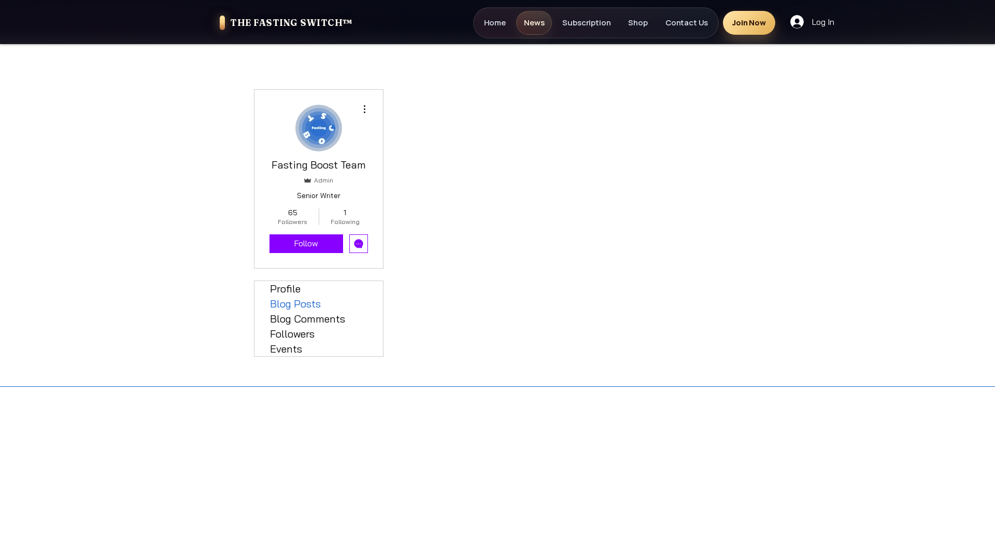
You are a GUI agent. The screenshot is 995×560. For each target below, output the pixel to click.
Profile (285, 288)
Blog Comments (307, 318)
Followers (292, 333)
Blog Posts (295, 303)
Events (286, 348)
